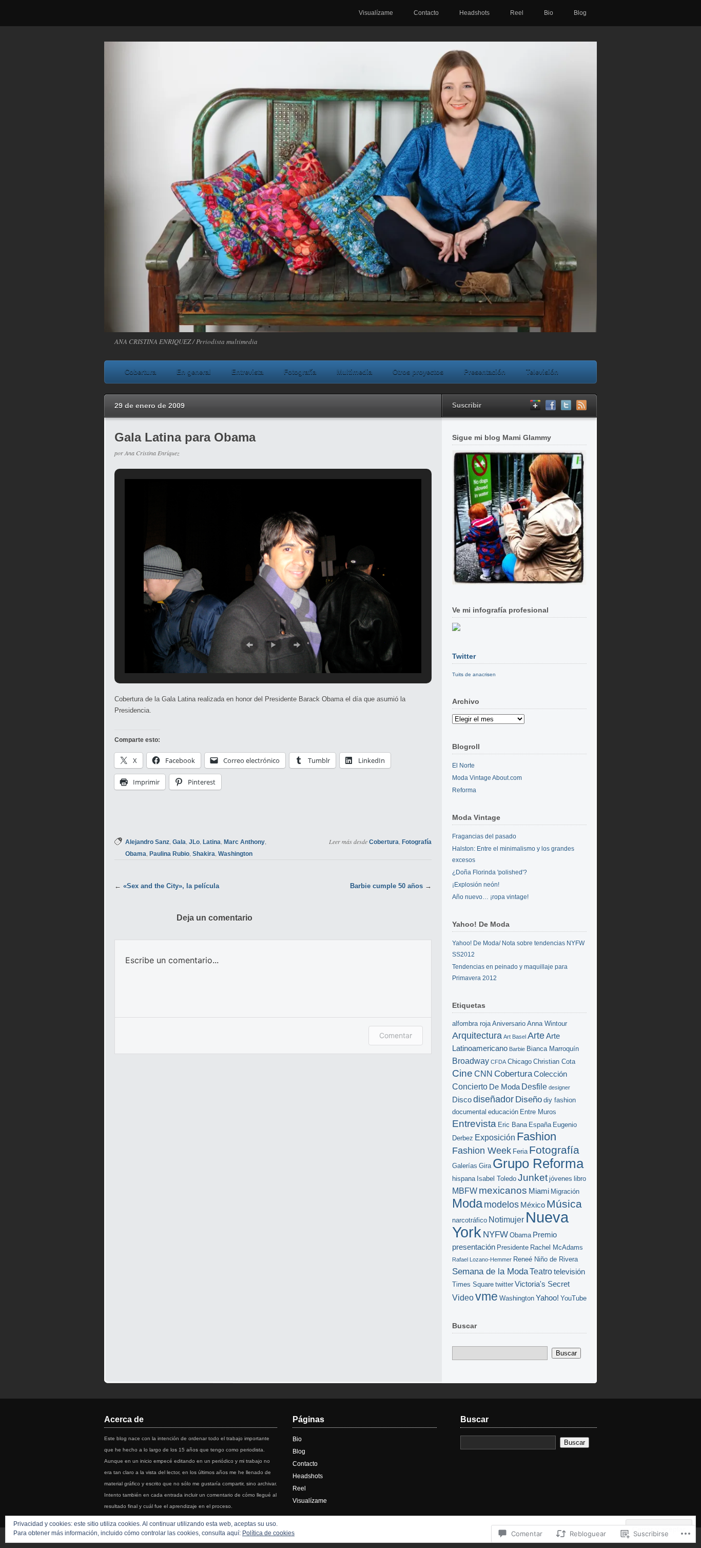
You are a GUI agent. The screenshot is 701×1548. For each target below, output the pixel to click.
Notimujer (506, 1219)
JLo (194, 842)
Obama (135, 853)
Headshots (474, 12)
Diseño (528, 1099)
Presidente (513, 1247)
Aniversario (508, 1023)
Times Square (473, 1284)
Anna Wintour (547, 1023)
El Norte (463, 765)
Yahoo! (547, 1298)
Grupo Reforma (538, 1163)
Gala (179, 842)
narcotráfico (469, 1220)
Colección (550, 1074)
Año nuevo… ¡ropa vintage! (490, 897)
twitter (504, 1284)
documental (469, 1112)
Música (564, 1204)
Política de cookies (268, 1533)
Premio (545, 1235)
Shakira (203, 853)
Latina (212, 842)
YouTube (573, 1298)
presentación (473, 1247)
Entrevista (247, 372)
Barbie (517, 1049)
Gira (485, 1166)
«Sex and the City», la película (171, 886)
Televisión (542, 372)
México (532, 1205)
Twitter (464, 656)
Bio (548, 12)
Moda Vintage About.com (487, 777)
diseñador (493, 1099)
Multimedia (354, 372)
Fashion (536, 1136)
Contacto (426, 12)
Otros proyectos (418, 372)
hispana (463, 1178)
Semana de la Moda (490, 1271)
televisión (569, 1272)
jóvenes (560, 1178)
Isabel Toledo (496, 1178)
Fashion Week (481, 1150)
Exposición (495, 1137)
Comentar (395, 1035)
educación (503, 1112)
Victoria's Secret (542, 1284)
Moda (467, 1203)
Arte (536, 1035)
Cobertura (140, 372)
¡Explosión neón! (475, 884)
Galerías (464, 1166)
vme (486, 1296)
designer (559, 1087)
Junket (533, 1177)
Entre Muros (538, 1112)
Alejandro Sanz (147, 842)
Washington (235, 853)
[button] (249, 645)
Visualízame (376, 12)
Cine (462, 1073)
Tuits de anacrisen (474, 674)
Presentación (484, 372)
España (540, 1125)
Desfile (534, 1086)
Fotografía (300, 372)
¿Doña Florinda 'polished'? (489, 872)
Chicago (520, 1061)
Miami (539, 1191)
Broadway (470, 1060)
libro (580, 1178)
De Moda (504, 1087)
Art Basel (514, 1037)
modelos (501, 1204)
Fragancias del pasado (484, 836)
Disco (462, 1100)
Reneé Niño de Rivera (545, 1259)
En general (194, 372)
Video (463, 1297)
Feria (520, 1151)
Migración (565, 1191)
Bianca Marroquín (553, 1049)
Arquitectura (477, 1035)
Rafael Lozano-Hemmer (482, 1259)
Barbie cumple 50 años (386, 886)
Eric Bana (512, 1125)
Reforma (464, 790)
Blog (580, 12)
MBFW (464, 1190)
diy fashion (559, 1100)
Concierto (470, 1086)
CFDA (498, 1062)
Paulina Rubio (169, 853)
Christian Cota (554, 1061)
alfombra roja (471, 1023)
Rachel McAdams (556, 1247)
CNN (483, 1073)
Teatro (541, 1271)
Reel (516, 12)
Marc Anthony (244, 842)
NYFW (495, 1234)
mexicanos (503, 1190)
